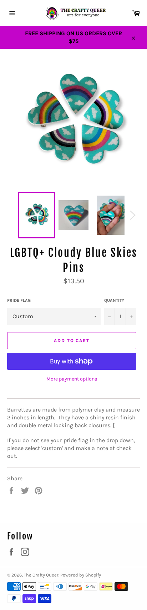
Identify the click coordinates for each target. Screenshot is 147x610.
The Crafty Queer (41, 575)
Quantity (114, 300)
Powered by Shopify (80, 575)
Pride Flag (19, 300)
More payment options (71, 379)
